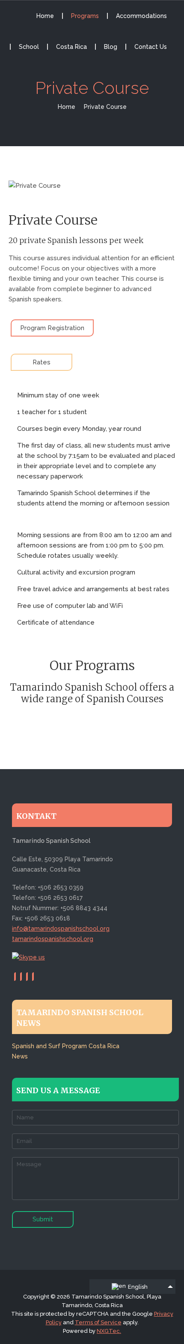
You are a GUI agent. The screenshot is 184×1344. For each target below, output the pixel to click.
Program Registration (52, 328)
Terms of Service (98, 1322)
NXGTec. (109, 1331)
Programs (85, 15)
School (29, 46)
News (20, 1056)
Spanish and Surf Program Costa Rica (65, 1046)
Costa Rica (71, 46)
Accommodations (141, 15)
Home (45, 15)
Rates (41, 362)
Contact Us (150, 46)
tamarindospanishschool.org (52, 938)
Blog (110, 46)
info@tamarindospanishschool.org (61, 928)
